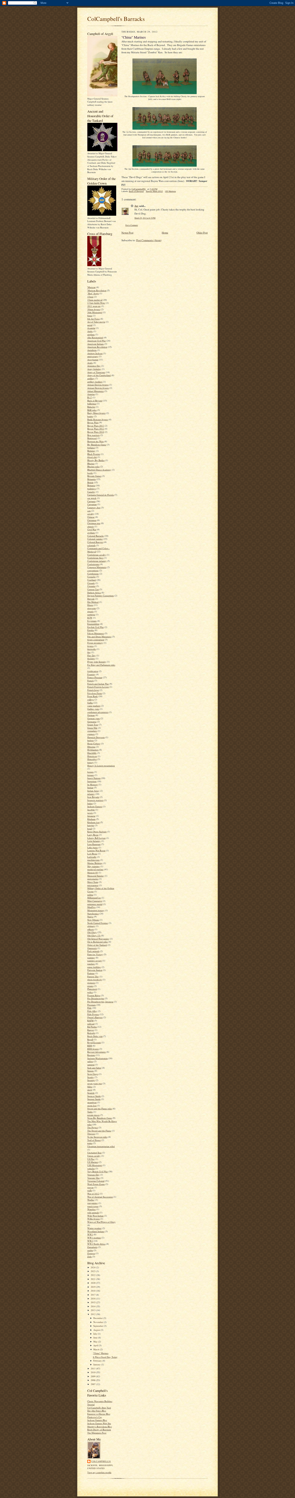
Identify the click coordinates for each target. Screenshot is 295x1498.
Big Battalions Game (96, 444)
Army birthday (94, 368)
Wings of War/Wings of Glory (101, 1221)
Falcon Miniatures (95, 633)
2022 (93, 1274)
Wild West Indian (95, 1215)
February (97, 1360)
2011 (93, 1368)
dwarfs (90, 611)
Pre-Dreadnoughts (95, 998)
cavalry (90, 513)
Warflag (91, 1199)
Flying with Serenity (96, 661)
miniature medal (94, 904)
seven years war (94, 1083)
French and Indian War (98, 683)
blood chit (92, 457)
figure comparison (95, 639)
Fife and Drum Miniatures (99, 636)
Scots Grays (92, 1073)
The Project (92, 1127)
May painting (93, 866)
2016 (93, 1298)
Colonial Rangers (95, 542)
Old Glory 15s (94, 935)
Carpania (91, 501)
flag (89, 652)
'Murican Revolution (96, 290)
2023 (93, 1271)
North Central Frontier (97, 922)
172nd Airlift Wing (96, 302)
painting (91, 957)
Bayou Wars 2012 (95, 428)
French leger (93, 690)
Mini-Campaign (94, 900)
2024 (93, 1267)
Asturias (91, 394)
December (98, 1317)
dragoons (91, 608)
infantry (91, 793)
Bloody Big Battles (96, 460)
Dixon (90, 604)
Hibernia (91, 746)
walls (89, 1190)
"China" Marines (100, 1353)
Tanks (90, 1111)
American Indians (95, 343)
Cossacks (91, 576)
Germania (91, 721)
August (97, 1329)
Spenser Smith (94, 1099)
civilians (91, 532)
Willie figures (93, 1218)
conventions (93, 570)
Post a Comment (131, 225)
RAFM (90, 1020)
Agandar (91, 327)
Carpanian (92, 504)
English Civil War (95, 627)
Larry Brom (92, 834)
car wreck (91, 498)
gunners (91, 734)
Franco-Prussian (94, 677)
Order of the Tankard (97, 944)
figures (90, 645)
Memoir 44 (92, 872)
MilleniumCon (94, 897)
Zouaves (91, 1253)
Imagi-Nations (94, 778)
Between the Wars (95, 441)
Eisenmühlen (93, 623)
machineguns (93, 859)
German (91, 715)
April (96, 1345)
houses (90, 771)
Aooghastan (92, 359)
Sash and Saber (94, 1067)
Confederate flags (95, 557)
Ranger (90, 1029)
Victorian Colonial (95, 1180)
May (95, 1341)
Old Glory (92, 932)
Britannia (91, 479)
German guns (93, 718)
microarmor (92, 885)
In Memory (92, 784)
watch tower (93, 1206)
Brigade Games (94, 475)
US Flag (91, 1158)
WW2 (90, 1240)
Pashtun (91, 973)
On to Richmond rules (97, 941)
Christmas (91, 520)
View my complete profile (99, 1472)
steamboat (92, 1102)
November (98, 1322)
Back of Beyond (94, 400)
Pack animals (93, 951)
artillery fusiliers (94, 381)
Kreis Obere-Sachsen (97, 831)
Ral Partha (92, 1026)
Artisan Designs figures (98, 384)
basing (90, 416)
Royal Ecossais (94, 1042)
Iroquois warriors (95, 800)
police (90, 992)
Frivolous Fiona (94, 693)
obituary (91, 926)
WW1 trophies (94, 1237)
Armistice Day (94, 365)
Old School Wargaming (98, 938)
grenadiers (92, 730)
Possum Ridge (93, 995)
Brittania (91, 485)
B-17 (89, 397)
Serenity (91, 1080)
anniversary (92, 356)
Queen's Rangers (95, 1017)
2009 (93, 1376)
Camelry (91, 491)
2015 (93, 1302)
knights (90, 825)
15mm (90, 296)
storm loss (92, 1105)
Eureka (90, 630)
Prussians (91, 1004)
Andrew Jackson (95, 353)
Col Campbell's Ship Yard (99, 1407)
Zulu (89, 1256)
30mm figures (93, 309)
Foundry (91, 674)
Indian (90, 787)
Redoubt (91, 1032)
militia (90, 894)
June (95, 1337)
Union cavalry (94, 1155)
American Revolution (97, 346)
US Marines (92, 1162)
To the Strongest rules (97, 1136)
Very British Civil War (97, 1171)
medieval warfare (95, 869)
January (97, 1364)
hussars (90, 775)
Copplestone (93, 573)
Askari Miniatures (95, 391)
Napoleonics (93, 913)
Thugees (91, 1133)
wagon (90, 1187)
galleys (90, 699)
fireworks (91, 649)
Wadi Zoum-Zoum (96, 1184)
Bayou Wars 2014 (95, 431)
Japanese (91, 815)
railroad (91, 1023)
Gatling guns (93, 708)
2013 (93, 1310)
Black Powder (93, 454)
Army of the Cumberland (99, 375)
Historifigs (92, 759)
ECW (89, 617)
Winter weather (94, 1228)
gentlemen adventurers (97, 712)
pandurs (91, 963)
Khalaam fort (93, 822)
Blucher (91, 463)
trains (89, 1143)
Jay (136, 206)
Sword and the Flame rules (99, 1108)
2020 (93, 1282)
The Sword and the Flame (99, 1130)
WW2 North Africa (96, 1243)
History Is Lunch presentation (101, 765)
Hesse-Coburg (93, 743)
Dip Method (93, 601)
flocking (91, 658)
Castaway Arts (93, 507)
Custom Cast (93, 589)
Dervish (91, 598)
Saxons (90, 1070)
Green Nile (92, 727)
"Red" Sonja (93, 293)
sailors (90, 1061)
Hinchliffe (92, 752)
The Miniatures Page (96, 1432)
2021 (93, 1278)
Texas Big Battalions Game (99, 1117)
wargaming (92, 1203)
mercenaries (92, 878)
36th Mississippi (94, 312)
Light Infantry (94, 840)
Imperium (92, 781)
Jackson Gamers (94, 806)
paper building (94, 967)
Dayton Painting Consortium (100, 595)
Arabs (90, 362)
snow (89, 1089)
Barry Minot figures (96, 413)
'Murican (91, 287)
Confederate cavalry (96, 554)
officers (90, 929)
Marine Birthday (95, 863)
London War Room (96, 850)
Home (165, 232)
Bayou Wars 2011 (95, 425)
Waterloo (91, 1209)
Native (90, 916)
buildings (91, 488)
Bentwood (92, 438)
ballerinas (91, 403)
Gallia (90, 702)
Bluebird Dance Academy (99, 469)
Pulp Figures (93, 1014)
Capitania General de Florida (100, 494)
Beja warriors (93, 435)
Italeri (90, 803)
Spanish (91, 1092)
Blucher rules (93, 466)
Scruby (90, 1077)
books (90, 472)
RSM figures (93, 1048)
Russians (91, 1055)
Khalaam (91, 819)
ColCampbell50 (101, 1461)
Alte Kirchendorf (95, 337)
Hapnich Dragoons (96, 737)
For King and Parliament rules (101, 664)
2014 (93, 1306)
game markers (93, 705)
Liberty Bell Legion (96, 837)
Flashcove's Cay (94, 1417)
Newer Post (127, 232)
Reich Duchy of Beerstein (99, 1429)
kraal (89, 828)
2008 (93, 1380)
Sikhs (89, 1086)
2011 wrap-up (94, 306)
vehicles (91, 1168)
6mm (89, 315)
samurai (91, 1064)
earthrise (91, 614)
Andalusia (92, 350)
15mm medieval (94, 299)
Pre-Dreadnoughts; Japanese (100, 1001)
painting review (94, 960)
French (90, 680)
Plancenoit (92, 988)
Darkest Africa (94, 592)
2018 (93, 1290)
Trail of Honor (94, 1140)
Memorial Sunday (95, 875)
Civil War (91, 529)
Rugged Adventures (96, 1051)
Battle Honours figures (97, 419)
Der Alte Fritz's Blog (96, 1410)
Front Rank (92, 696)
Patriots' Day (93, 976)
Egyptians (92, 620)
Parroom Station (94, 970)
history (90, 762)
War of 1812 (93, 1193)
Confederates (93, 564)
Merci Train (92, 881)
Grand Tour (92, 724)
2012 (93, 1314)
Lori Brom (92, 853)
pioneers (91, 982)
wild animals (93, 1212)
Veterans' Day (93, 1177)
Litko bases (92, 847)
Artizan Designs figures (98, 387)
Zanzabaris (92, 1247)
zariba (90, 1250)
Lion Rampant (94, 844)
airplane (91, 334)
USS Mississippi (94, 1165)
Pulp (89, 1007)
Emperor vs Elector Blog (98, 1413)
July (95, 1333)
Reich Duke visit (95, 1036)
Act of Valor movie (96, 321)
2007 (93, 1384)
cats (89, 510)
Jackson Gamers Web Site (99, 1423)
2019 (93, 1286)
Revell (90, 1039)
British (90, 482)
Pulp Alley (92, 1011)
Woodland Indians (95, 1231)
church (90, 526)
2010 (93, 1372)
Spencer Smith (94, 1096)
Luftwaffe (91, 856)
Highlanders (93, 749)
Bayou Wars (93, 422)
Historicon (92, 756)
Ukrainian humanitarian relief (101, 1146)
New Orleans (93, 919)
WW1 (90, 1234)
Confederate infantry (97, 560)
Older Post (202, 232)
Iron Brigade (93, 796)
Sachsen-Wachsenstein (97, 1058)
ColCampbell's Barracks (116, 19)
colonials (91, 545)
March (96, 1349)
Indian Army (93, 790)
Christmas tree (93, 523)
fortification (92, 671)
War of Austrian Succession (100, 1196)
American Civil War (96, 340)
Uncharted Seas (94, 1152)
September (98, 1325)
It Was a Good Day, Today (105, 1356)
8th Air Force (93, 318)
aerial (89, 324)
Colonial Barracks (95, 535)
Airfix (90, 331)
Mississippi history (95, 910)
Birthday (91, 450)
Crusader (91, 586)
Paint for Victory (95, 954)
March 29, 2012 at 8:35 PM (145, 218)
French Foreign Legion (98, 686)
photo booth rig (94, 979)
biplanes (91, 447)
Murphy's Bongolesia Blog (99, 1426)
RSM (89, 1045)
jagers (90, 812)
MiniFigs (91, 907)
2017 (93, 1294)
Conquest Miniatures (96, 567)
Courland (91, 579)
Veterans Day (93, 1174)
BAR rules (92, 409)
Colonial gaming (95, 538)
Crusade (91, 583)
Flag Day (91, 655)
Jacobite (91, 809)
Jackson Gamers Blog (97, 1420)
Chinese (91, 516)
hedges (90, 740)
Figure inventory (95, 642)
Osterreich (92, 948)
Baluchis (91, 406)
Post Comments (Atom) (148, 240)
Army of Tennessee (96, 372)
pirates (90, 985)
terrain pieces (93, 1114)
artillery (91, 378)
